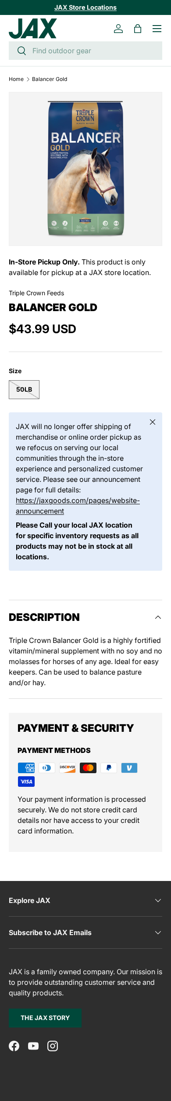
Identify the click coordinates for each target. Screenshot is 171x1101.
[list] (85, 169)
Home (16, 79)
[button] (137, 28)
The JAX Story (45, 1017)
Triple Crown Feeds (36, 293)
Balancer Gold (49, 79)
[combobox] (85, 50)
